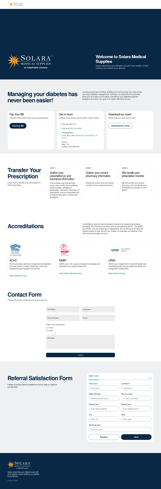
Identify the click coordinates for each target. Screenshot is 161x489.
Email (51, 330)
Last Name (125, 384)
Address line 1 (95, 404)
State (123, 415)
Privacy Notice (13, 480)
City (90, 415)
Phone (51, 328)
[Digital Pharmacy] (80, 250)
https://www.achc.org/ (18, 275)
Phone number (127, 394)
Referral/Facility (95, 394)
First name (93, 384)
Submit (80, 355)
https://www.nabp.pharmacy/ (70, 273)
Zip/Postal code (94, 425)
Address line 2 (126, 404)
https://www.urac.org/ (116, 273)
